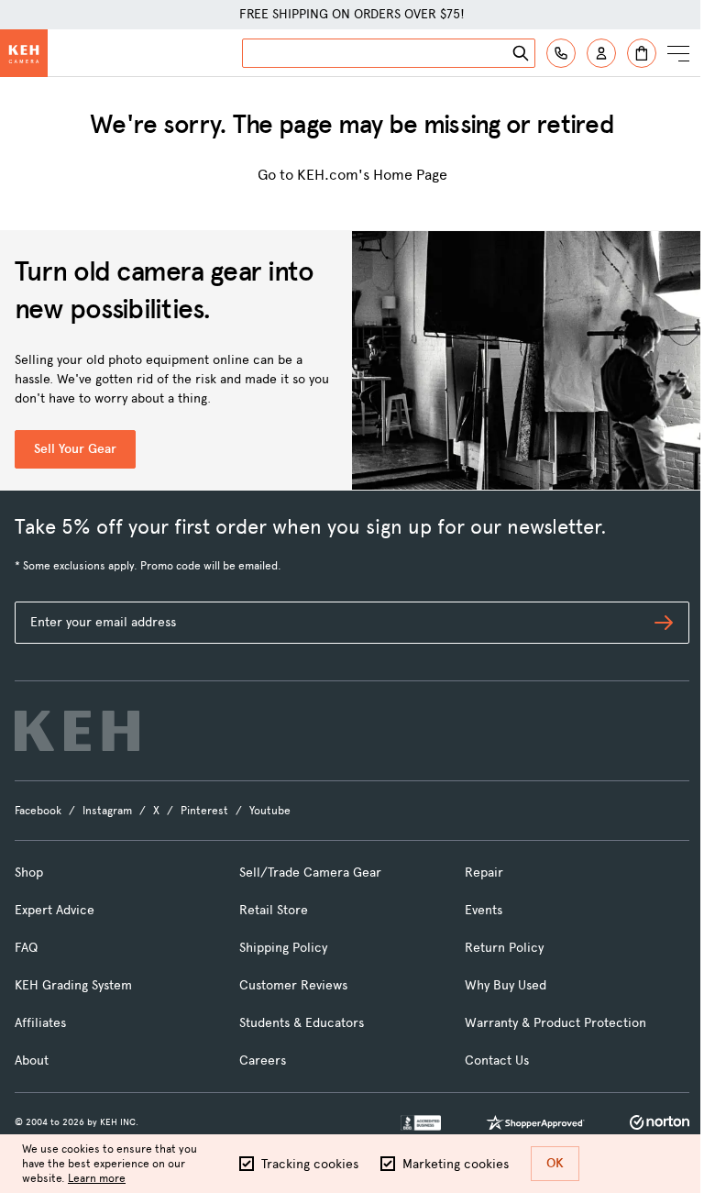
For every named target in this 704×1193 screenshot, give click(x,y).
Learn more (97, 1178)
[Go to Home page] (24, 53)
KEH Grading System (73, 985)
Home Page (410, 174)
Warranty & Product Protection (555, 1023)
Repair (484, 872)
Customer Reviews (293, 985)
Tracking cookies (309, 1164)
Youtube (270, 810)
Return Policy (504, 948)
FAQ (26, 948)
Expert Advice (54, 910)
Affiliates (40, 1023)
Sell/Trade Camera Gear (310, 872)
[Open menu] (678, 53)
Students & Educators (301, 1023)
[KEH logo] (77, 731)
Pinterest (204, 810)
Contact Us (497, 1060)
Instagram (107, 810)
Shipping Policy (283, 948)
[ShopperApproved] (535, 1122)
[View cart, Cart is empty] (641, 53)
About (32, 1060)
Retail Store (273, 910)
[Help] (561, 53)
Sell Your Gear (75, 449)
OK (555, 1163)
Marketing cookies (455, 1164)
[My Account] (601, 53)
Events (483, 910)
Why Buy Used (505, 985)
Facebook (38, 810)
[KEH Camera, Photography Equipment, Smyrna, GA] (421, 1123)
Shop (29, 872)
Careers (262, 1060)
